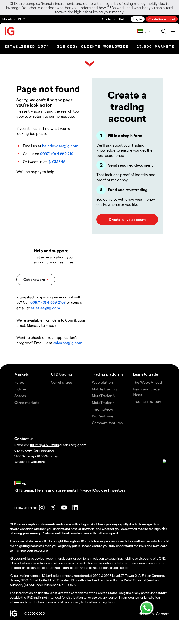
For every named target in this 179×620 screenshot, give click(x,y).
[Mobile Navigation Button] (173, 31)
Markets (21, 374)
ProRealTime (102, 416)
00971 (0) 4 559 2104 (58, 153)
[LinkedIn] (75, 507)
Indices (20, 389)
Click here (38, 461)
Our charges (61, 382)
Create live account (161, 19)
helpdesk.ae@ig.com (60, 145)
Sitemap (27, 490)
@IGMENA (56, 161)
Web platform (103, 382)
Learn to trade (145, 374)
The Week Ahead (147, 382)
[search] (163, 31)
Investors (117, 490)
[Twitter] (53, 507)
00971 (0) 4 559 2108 (48, 302)
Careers (162, 613)
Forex (19, 382)
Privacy (84, 490)
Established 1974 (26, 47)
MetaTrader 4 (103, 402)
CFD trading (61, 374)
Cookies (100, 490)
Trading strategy (147, 401)
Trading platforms (107, 374)
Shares (20, 395)
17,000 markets (156, 47)
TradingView (102, 409)
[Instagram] (42, 507)
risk (164, 528)
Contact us (23, 438)
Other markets (26, 402)
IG (16, 490)
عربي (147, 31)
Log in (137, 19)
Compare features (107, 422)
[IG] (10, 31)
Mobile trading (104, 389)
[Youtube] (64, 507)
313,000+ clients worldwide (93, 47)
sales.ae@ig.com (45, 308)
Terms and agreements (56, 490)
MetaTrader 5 (103, 395)
